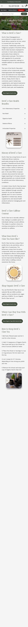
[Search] (22, 6)
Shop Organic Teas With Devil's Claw (12, 321)
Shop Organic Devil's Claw (9, 93)
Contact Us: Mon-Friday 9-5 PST (15, 1)
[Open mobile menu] (2, 6)
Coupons (21, 10)
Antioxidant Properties (9, 128)
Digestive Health (7, 118)
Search (24, 14)
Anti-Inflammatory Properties (11, 108)
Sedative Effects (7, 123)
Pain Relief (5, 113)
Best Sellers (4, 10)
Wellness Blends (12, 10)
